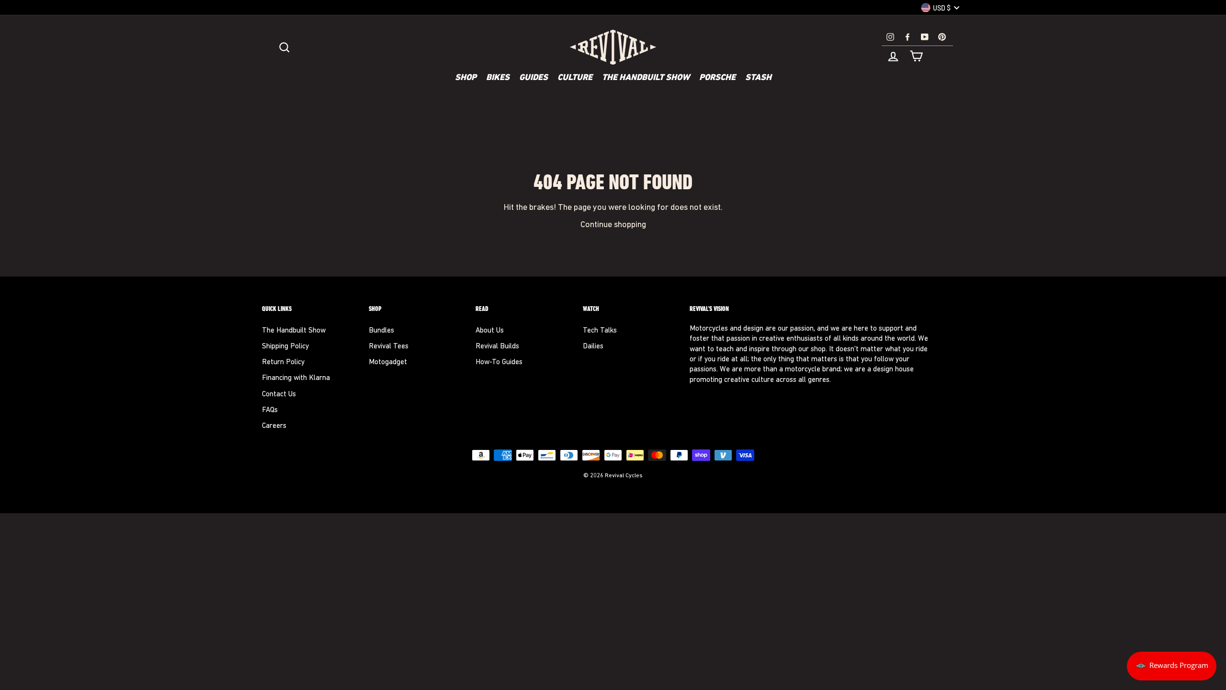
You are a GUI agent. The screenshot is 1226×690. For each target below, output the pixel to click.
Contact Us (279, 394)
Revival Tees (389, 346)
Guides (533, 78)
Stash (758, 78)
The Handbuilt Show (646, 78)
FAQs (270, 410)
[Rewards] (1171, 666)
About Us (490, 330)
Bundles (381, 330)
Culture (574, 78)
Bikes (498, 78)
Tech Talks (600, 330)
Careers (274, 426)
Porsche (717, 78)
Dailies (593, 346)
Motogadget (388, 362)
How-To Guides (499, 362)
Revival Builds (497, 346)
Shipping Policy (285, 346)
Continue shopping (613, 225)
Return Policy (283, 362)
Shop (466, 78)
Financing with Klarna (296, 378)
